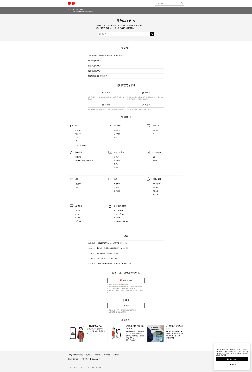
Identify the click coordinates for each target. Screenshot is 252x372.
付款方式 (78, 184)
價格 (76, 141)
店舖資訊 (116, 355)
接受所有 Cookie (232, 359)
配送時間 (117, 187)
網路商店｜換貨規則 (94, 71)
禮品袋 (77, 210)
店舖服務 (155, 130)
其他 (115, 137)
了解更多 (223, 355)
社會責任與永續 (119, 214)
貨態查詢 (98, 355)
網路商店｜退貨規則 (94, 66)
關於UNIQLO (118, 210)
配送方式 (117, 184)
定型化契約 (85, 359)
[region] (232, 356)
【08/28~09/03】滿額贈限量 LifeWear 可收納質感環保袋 (106, 55)
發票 (76, 187)
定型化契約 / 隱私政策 (121, 221)
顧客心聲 (117, 217)
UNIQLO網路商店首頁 (75, 355)
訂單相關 (117, 134)
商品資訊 (78, 130)
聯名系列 (78, 134)
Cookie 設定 (96, 359)
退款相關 (155, 194)
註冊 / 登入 (117, 157)
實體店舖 (155, 191)
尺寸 (76, 137)
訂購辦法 (117, 130)
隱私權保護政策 (73, 359)
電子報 (116, 164)
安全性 (155, 160)
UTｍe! (77, 217)
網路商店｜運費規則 (94, 61)
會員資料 (117, 160)
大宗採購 (78, 221)
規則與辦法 (156, 184)
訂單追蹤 (117, 191)
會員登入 (89, 355)
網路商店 (155, 187)
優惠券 (116, 167)
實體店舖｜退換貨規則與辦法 (97, 76)
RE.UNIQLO (79, 214)
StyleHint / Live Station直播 (84, 160)
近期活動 (78, 157)
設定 (154, 157)
